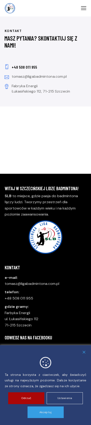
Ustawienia (64, 398)
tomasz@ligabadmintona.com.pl (39, 76)
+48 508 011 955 (19, 298)
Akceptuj (45, 412)
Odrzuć (26, 398)
